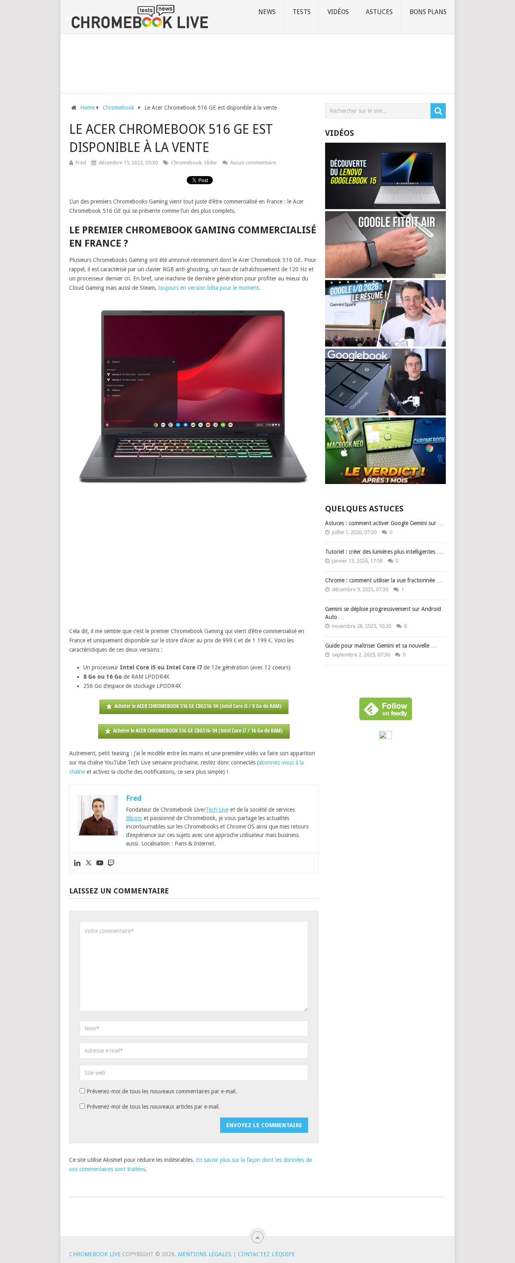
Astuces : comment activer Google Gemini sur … (384, 523)
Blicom (134, 818)
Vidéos (338, 12)
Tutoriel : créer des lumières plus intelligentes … (384, 551)
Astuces (379, 12)
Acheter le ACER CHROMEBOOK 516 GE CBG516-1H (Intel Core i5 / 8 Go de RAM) (198, 706)
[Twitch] (111, 863)
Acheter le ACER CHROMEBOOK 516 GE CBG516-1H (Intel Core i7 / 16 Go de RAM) (198, 730)
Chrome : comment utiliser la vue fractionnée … (383, 580)
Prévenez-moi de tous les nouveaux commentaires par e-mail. (162, 1091)
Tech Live (217, 809)
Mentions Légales (204, 1254)
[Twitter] (88, 863)
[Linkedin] (77, 863)
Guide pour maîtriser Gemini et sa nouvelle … (381, 645)
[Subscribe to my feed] (385, 737)
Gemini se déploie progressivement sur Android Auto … (383, 613)
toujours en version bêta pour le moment (208, 288)
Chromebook (186, 163)
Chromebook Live (95, 1254)
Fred (81, 163)
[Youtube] (99, 863)
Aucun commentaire (253, 163)
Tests (302, 12)
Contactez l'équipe (266, 1254)
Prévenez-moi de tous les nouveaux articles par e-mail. (153, 1106)
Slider (210, 163)
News (267, 12)
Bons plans (428, 12)
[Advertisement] (257, 62)
